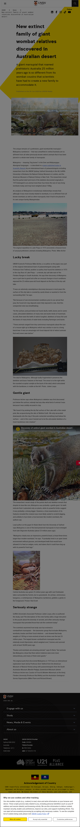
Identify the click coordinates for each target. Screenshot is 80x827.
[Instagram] (61, 12)
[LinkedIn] (52, 12)
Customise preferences (65, 819)
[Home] (40, 3)
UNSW (3, 10)
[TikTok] (65, 12)
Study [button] (10, 715)
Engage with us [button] (15, 708)
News (15, 10)
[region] (40, 810)
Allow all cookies (15, 819)
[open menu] (5, 3)
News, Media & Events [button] (19, 722)
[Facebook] (56, 12)
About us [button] (11, 729)
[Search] (75, 3)
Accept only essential (40, 819)
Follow (69, 9)
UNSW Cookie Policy (41, 814)
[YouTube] (69, 12)
